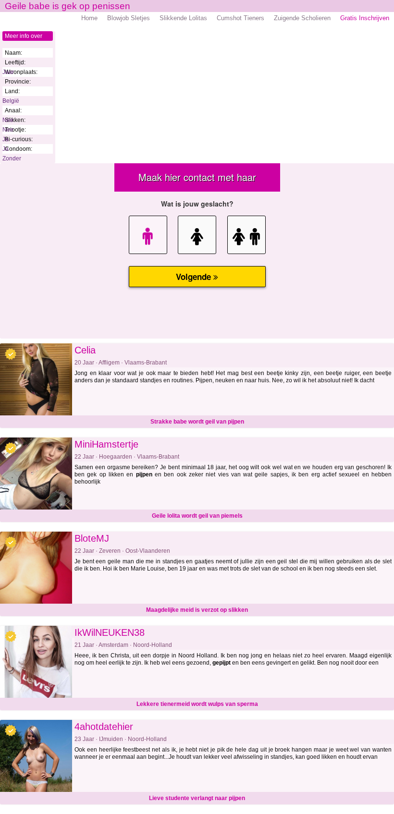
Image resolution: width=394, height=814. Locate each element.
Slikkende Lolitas (183, 18)
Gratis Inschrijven (364, 18)
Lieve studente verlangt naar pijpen (197, 798)
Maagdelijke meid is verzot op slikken (197, 610)
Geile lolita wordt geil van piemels (197, 515)
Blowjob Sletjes (128, 18)
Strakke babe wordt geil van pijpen (197, 421)
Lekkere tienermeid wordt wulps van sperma (197, 704)
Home (89, 18)
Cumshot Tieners (240, 18)
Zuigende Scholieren (302, 18)
